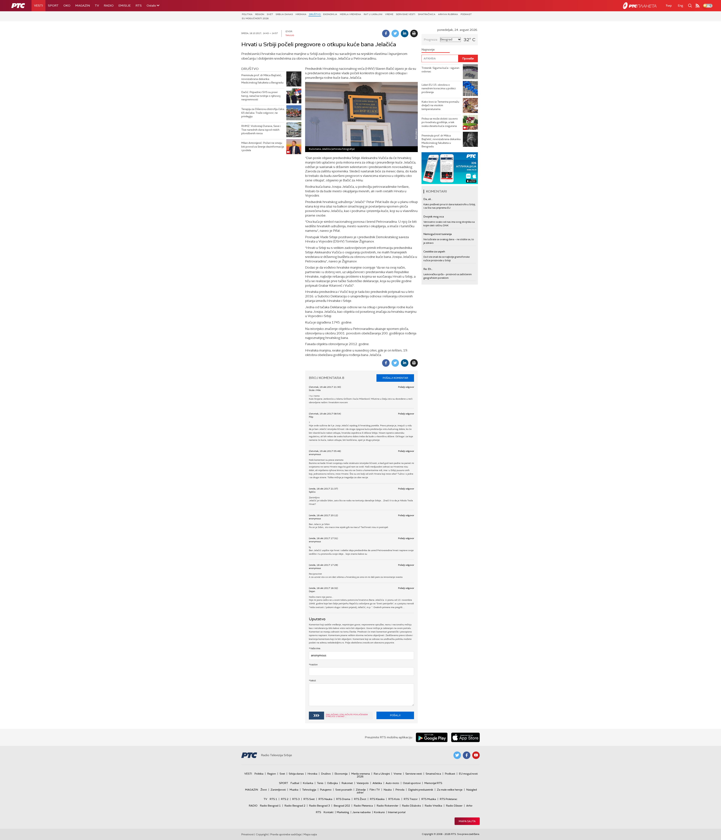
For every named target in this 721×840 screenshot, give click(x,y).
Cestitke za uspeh (434, 251)
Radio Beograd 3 (319, 805)
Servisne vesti (405, 14)
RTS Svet (309, 799)
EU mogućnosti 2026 (255, 18)
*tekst (312, 680)
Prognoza (430, 40)
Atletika (377, 783)
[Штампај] (414, 33)
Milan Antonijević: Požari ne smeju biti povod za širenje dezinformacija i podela (262, 146)
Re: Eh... (428, 269)
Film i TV (375, 789)
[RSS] (697, 5)
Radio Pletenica (363, 805)
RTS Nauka (325, 799)
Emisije (124, 6)
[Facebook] (386, 33)
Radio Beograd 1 (270, 805)
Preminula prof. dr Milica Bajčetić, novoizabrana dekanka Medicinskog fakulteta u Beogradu (262, 78)
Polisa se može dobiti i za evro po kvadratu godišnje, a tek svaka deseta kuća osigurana (440, 122)
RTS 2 (284, 799)
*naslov (313, 664)
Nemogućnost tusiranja (437, 234)
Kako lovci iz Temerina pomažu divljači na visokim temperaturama (440, 105)
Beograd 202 (342, 805)
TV (97, 6)
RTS (139, 6)
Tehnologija (309, 789)
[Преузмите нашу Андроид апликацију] (431, 737)
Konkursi (379, 812)
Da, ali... (427, 199)
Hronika (301, 14)
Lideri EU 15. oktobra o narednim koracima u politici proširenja (439, 88)
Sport (53, 6)
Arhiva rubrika (448, 14)
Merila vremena (350, 14)
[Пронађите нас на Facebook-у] (466, 755)
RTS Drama (343, 799)
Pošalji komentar (395, 377)
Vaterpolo (363, 783)
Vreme (389, 14)
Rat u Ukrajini (373, 14)
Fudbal (294, 783)
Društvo (315, 14)
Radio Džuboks (411, 805)
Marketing (343, 812)
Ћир (669, 6)
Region (259, 14)
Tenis (320, 783)
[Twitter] (395, 33)
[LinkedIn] (404, 33)
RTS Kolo (394, 799)
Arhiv (469, 805)
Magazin (82, 6)
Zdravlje (361, 789)
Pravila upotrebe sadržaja (285, 834)
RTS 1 (273, 799)
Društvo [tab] (250, 69)
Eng (680, 6)
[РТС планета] (639, 5)
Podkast (466, 14)
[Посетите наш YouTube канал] (476, 755)
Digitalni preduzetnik (420, 789)
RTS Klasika (377, 799)
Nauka (388, 789)
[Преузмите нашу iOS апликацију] (465, 737)
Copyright (262, 834)
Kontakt (328, 812)
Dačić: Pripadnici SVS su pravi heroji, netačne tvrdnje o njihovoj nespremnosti (260, 95)
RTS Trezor (411, 799)
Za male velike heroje (449, 789)
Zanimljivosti (278, 789)
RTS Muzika (428, 799)
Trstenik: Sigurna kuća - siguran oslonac (440, 69)
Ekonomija (330, 14)
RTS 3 (296, 799)
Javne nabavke (361, 812)
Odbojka (332, 783)
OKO (66, 6)
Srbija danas (284, 14)
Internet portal (396, 812)
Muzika (294, 789)
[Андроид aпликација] (450, 168)
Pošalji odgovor (406, 387)
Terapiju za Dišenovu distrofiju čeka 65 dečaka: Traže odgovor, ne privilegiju (262, 112)
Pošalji (395, 715)
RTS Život (360, 799)
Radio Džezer (454, 805)
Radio (109, 6)
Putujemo (326, 789)
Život (263, 789)
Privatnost (247, 834)
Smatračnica (426, 14)
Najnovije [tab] (428, 50)
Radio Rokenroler (387, 805)
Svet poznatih (343, 789)
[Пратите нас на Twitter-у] (457, 755)
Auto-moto (392, 783)
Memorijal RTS (433, 783)
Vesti (38, 6)
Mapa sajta (467, 821)
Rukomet (347, 783)
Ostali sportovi (412, 783)
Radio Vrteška (433, 805)
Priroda (399, 789)
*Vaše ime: (315, 648)
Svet (270, 14)
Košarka (308, 783)
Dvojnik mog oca (433, 216)
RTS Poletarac (448, 799)
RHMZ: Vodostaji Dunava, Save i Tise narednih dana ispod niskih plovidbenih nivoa (261, 129)
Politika (247, 14)
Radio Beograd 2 (294, 805)
